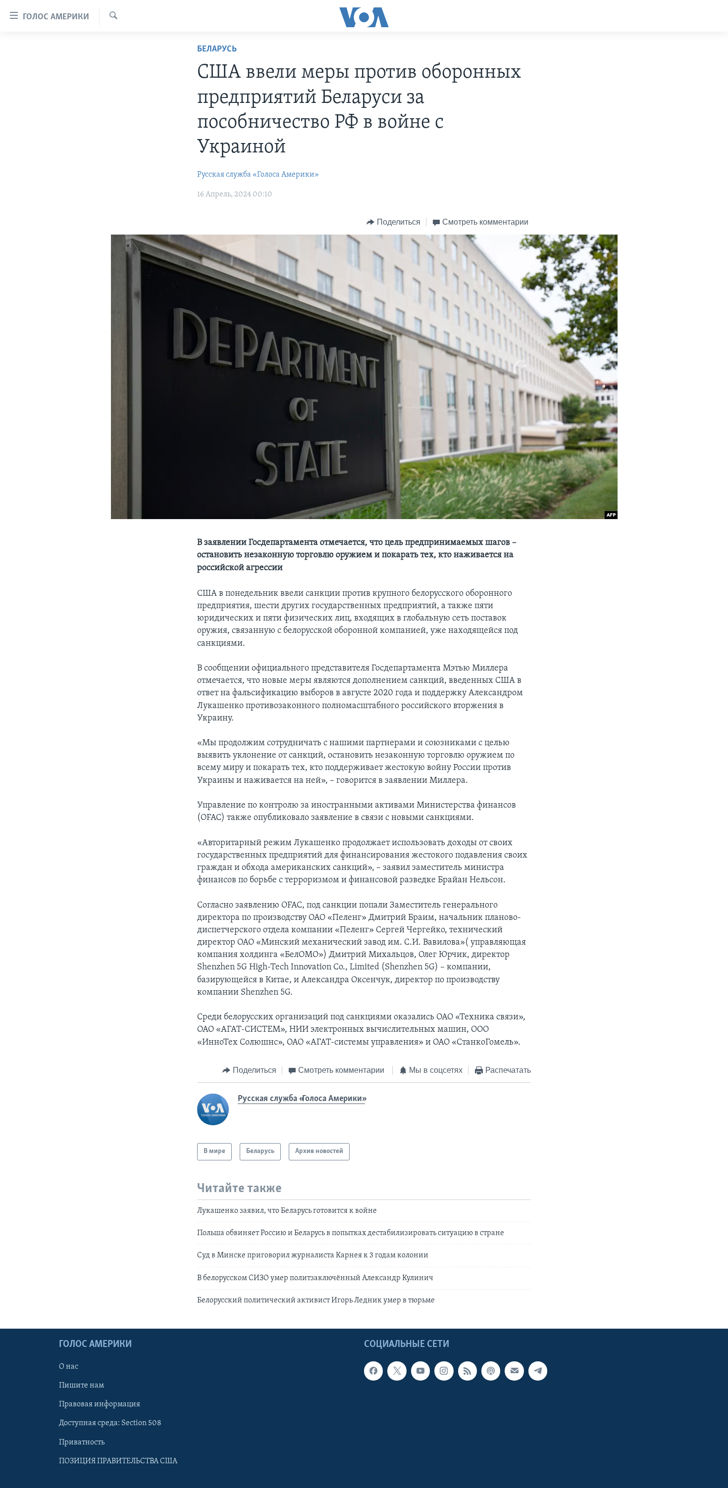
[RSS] (467, 1370)
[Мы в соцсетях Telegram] (537, 1370)
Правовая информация (99, 1404)
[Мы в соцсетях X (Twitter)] (396, 1370)
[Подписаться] (514, 1370)
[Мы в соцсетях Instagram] (443, 1370)
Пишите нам (81, 1386)
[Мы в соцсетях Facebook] (373, 1370)
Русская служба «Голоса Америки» (258, 175)
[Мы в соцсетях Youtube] (420, 1370)
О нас (68, 1367)
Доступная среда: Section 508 (110, 1423)
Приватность (81, 1442)
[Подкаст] (490, 1370)
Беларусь (217, 49)
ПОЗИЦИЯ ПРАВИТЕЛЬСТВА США (118, 1461)
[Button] (393, 222)
